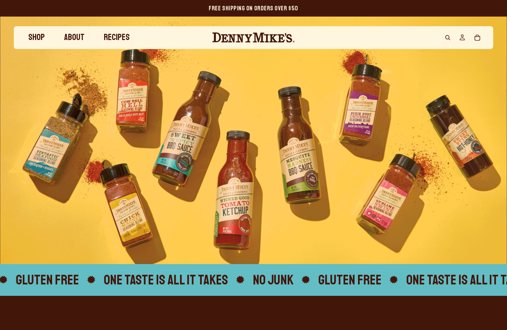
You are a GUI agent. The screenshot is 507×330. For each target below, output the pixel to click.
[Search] (447, 37)
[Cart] (477, 37)
